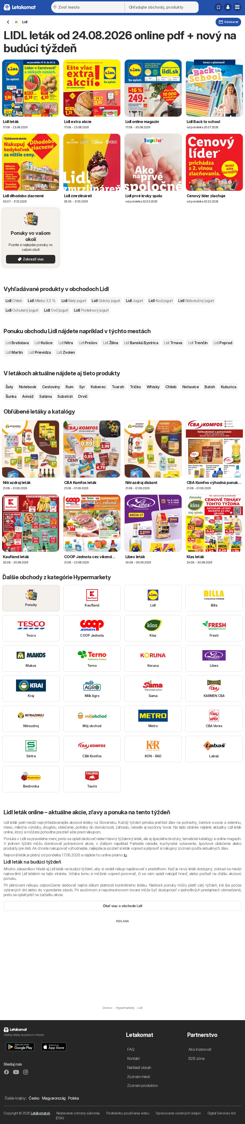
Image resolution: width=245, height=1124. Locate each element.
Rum (69, 386)
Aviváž (27, 396)
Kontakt (133, 1058)
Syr (82, 386)
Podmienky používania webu (127, 1113)
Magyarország (54, 1098)
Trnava (173, 342)
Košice (43, 342)
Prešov (88, 342)
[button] (228, 7)
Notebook (27, 386)
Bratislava (17, 342)
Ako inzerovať (199, 1049)
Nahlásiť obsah (139, 1067)
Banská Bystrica (141, 342)
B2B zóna (196, 1058)
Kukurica (228, 386)
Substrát (64, 396)
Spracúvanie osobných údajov (178, 1113)
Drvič (82, 396)
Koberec (98, 386)
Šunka (11, 396)
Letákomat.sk (40, 1113)
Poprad (222, 342)
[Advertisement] (122, 959)
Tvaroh (118, 386)
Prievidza (39, 352)
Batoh (210, 386)
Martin (14, 352)
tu (125, 855)
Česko (34, 1098)
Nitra (65, 342)
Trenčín (198, 342)
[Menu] (237, 7)
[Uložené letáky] (218, 7)
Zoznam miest (138, 1076)
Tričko (135, 386)
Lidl (14, 300)
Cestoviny (51, 386)
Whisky (153, 386)
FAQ (130, 1049)
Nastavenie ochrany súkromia (78, 1113)
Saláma (45, 396)
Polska (73, 1098)
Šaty (9, 386)
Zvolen (65, 352)
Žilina (110, 342)
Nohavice (190, 386)
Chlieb (171, 386)
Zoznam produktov (142, 1085)
